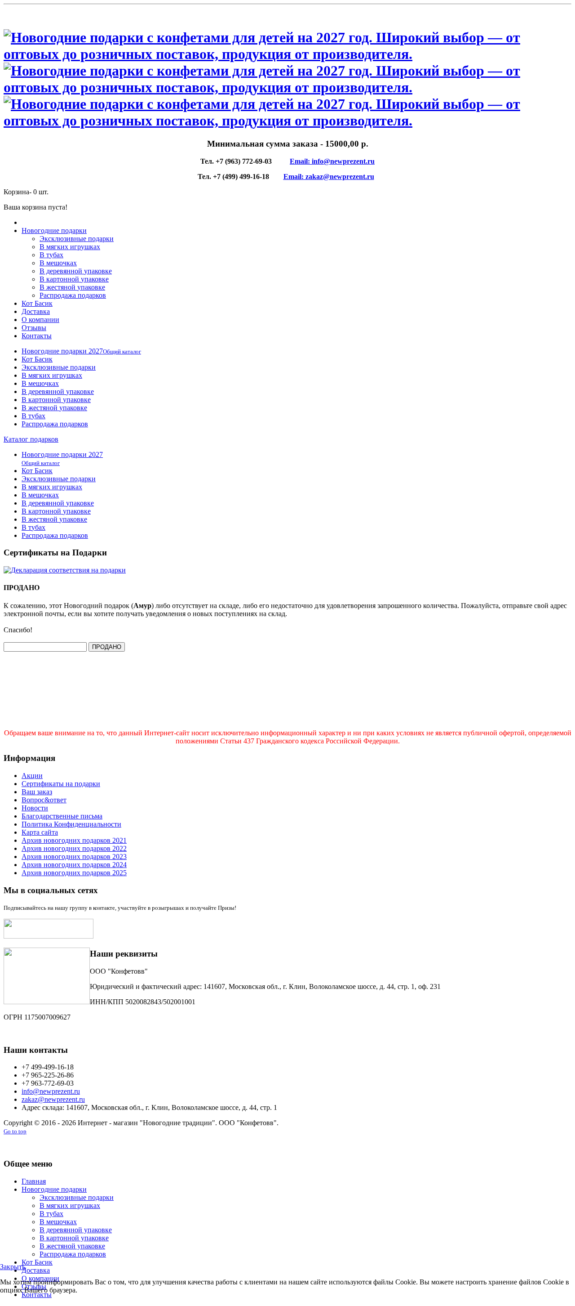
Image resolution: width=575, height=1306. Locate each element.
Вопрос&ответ (44, 800)
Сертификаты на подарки (61, 783)
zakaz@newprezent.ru (53, 1099)
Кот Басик (37, 303)
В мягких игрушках (70, 246)
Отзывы (34, 327)
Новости (35, 808)
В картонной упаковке (74, 279)
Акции (32, 775)
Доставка (36, 311)
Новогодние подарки (54, 230)
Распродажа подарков (73, 295)
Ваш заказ (37, 792)
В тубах (51, 255)
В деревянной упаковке (76, 271)
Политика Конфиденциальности (71, 824)
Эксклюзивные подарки (77, 238)
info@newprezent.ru (51, 1091)
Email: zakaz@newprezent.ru (328, 176)
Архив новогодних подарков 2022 (74, 848)
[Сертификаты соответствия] (65, 570)
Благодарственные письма (62, 816)
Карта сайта (40, 832)
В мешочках (58, 263)
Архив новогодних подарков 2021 (74, 840)
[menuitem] (81, 351)
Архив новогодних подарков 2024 (74, 864)
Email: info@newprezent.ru (332, 161)
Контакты (37, 336)
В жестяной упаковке (72, 287)
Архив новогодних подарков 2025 (74, 873)
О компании (40, 319)
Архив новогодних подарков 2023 (74, 856)
